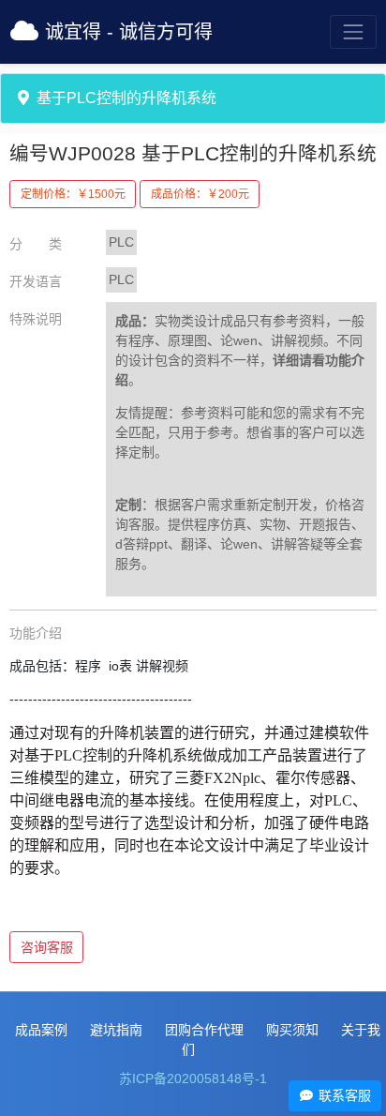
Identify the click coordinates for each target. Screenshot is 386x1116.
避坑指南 (116, 1029)
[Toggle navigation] (353, 31)
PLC (121, 241)
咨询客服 (47, 947)
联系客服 (343, 1095)
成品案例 (41, 1029)
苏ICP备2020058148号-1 (193, 1078)
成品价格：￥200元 (200, 194)
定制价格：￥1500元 (73, 194)
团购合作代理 (204, 1029)
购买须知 (292, 1029)
